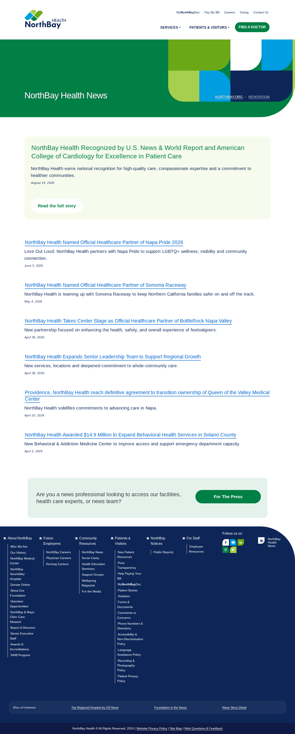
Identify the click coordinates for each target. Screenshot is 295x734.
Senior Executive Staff (21, 636)
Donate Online (20, 584)
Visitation (124, 596)
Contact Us (260, 12)
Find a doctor (252, 27)
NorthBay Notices (158, 541)
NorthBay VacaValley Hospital (17, 574)
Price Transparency (126, 565)
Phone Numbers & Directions (130, 626)
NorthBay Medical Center (22, 561)
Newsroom (259, 97)
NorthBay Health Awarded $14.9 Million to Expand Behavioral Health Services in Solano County (130, 435)
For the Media (91, 591)
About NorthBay (20, 538)
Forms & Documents (125, 604)
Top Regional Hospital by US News (95, 707)
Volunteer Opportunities (19, 604)
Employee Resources (196, 549)
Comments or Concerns (126, 615)
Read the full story (57, 205)
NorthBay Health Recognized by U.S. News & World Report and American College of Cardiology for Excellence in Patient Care (137, 152)
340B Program (20, 655)
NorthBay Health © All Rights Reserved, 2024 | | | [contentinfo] (147, 728)
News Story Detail (234, 707)
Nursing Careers (57, 564)
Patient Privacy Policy (127, 678)
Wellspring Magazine (89, 583)
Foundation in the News (170, 707)
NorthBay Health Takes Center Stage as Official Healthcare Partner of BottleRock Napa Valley (128, 321)
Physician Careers (58, 558)
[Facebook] (225, 542)
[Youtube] (233, 542)
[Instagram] (225, 550)
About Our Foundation (17, 593)
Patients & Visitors (123, 541)
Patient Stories (128, 590)
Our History (18, 552)
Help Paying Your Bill (129, 576)
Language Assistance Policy (129, 652)
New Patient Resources (125, 554)
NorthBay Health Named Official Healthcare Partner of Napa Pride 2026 (104, 242)
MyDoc (129, 584)
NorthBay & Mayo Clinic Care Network (22, 617)
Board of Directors (22, 627)
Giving (244, 12)
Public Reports (163, 552)
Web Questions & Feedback (203, 728)
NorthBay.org (229, 97)
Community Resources (88, 541)
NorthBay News (92, 552)
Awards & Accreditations (19, 647)
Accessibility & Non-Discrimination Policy (130, 639)
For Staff (193, 538)
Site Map (176, 728)
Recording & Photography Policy (126, 665)
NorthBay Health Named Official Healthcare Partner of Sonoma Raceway (105, 285)
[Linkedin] (241, 542)
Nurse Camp (90, 558)
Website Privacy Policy (151, 728)
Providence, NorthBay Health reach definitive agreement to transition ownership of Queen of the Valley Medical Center (147, 396)
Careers (229, 12)
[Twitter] (233, 550)
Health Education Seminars (93, 566)
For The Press (228, 496)
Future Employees (52, 541)
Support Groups (93, 574)
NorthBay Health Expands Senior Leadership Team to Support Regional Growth (113, 356)
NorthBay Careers (58, 552)
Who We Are (18, 546)
